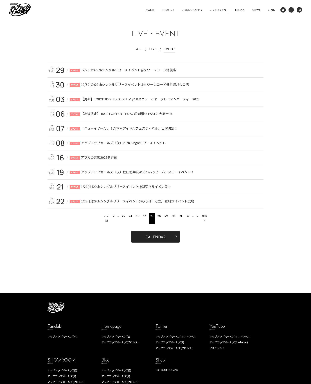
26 (144, 216)
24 (130, 216)
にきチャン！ (217, 348)
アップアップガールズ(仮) (62, 370)
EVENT (169, 49)
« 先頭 (106, 218)
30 (173, 216)
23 (123, 216)
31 (181, 216)
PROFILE (168, 10)
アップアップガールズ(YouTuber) (228, 342)
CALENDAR (155, 237)
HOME (150, 10)
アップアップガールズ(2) (116, 336)
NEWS (256, 10)
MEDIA (240, 10)
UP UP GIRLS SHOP (167, 370)
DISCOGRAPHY (191, 10)
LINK (271, 10)
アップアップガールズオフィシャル (176, 336)
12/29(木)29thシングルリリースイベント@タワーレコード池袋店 (123, 69)
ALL (139, 49)
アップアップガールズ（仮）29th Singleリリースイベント (118, 142)
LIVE (153, 49)
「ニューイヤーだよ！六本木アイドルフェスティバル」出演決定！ (124, 128)
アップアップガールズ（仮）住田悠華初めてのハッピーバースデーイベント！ (132, 172)
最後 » (204, 218)
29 (166, 216)
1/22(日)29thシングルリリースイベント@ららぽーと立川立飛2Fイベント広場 (132, 201)
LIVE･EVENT (219, 10)
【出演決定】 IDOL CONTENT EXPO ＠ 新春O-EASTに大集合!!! (121, 113)
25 (137, 216)
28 (159, 216)
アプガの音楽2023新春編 (94, 157)
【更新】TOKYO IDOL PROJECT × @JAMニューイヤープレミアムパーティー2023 (135, 99)
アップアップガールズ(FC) (63, 336)
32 (188, 216)
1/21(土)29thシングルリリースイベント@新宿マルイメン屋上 (121, 186)
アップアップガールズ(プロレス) (120, 342)
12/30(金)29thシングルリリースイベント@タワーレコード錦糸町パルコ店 (130, 84)
